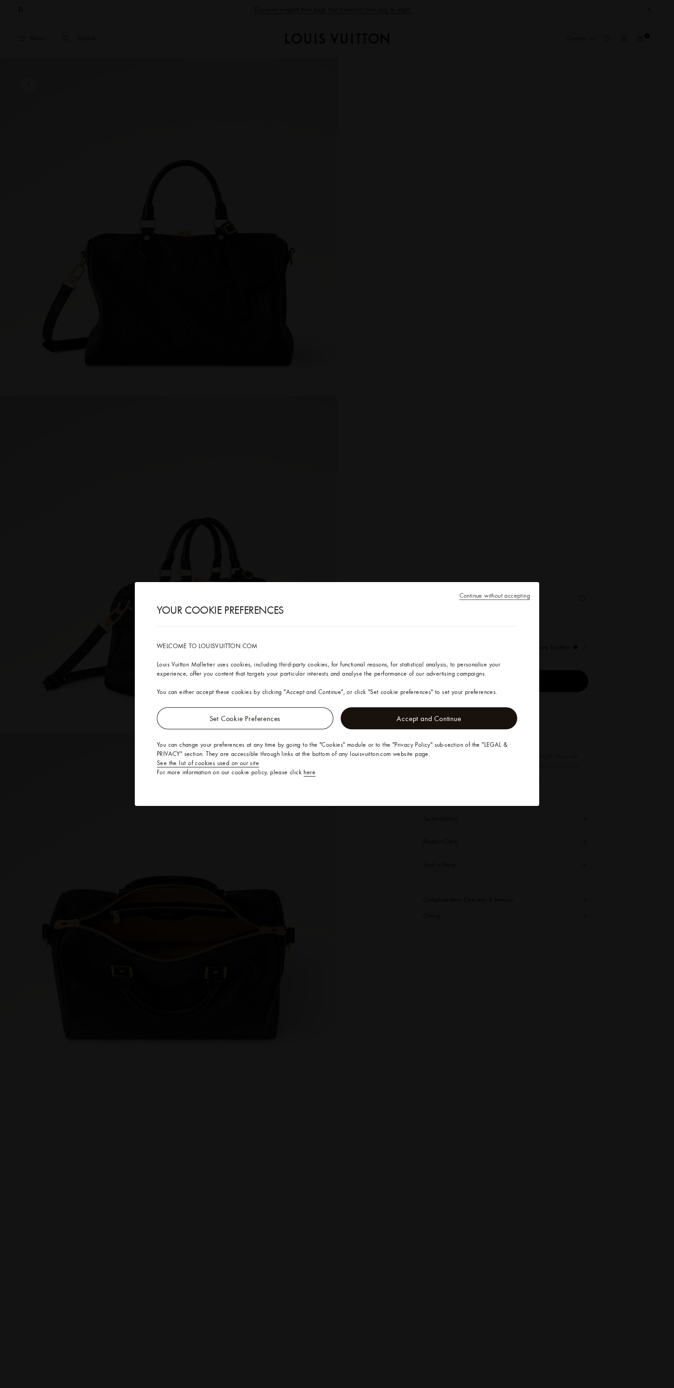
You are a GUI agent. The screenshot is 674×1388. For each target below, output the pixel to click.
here (309, 772)
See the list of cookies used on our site (208, 763)
